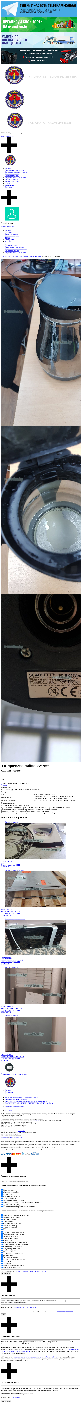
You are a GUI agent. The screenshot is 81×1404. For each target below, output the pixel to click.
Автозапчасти (8, 1255)
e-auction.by (21, 1131)
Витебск (6, 1137)
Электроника (8, 1221)
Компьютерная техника (11, 1217)
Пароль (43, 1300)
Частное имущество (12, 176)
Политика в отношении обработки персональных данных (26, 1101)
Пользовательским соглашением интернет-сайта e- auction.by (36, 1357)
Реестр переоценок (12, 174)
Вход (12, 136)
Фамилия (46, 1341)
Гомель (10, 1137)
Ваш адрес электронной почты (12, 1341)
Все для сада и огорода (11, 1249)
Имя (71, 1341)
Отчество (24, 1344)
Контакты (8, 187)
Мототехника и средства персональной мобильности (22, 1202)
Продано (4, 785)
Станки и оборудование (12, 1196)
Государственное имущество (15, 177)
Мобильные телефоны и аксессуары (16, 1215)
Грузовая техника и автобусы (13, 1200)
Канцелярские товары (11, 1238)
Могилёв (19, 1137)
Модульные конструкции (12, 1267)
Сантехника (7, 1240)
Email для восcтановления (10, 1394)
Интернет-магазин (11, 179)
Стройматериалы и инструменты (15, 1242)
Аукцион (8, 232)
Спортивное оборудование (13, 1253)
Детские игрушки (9, 1251)
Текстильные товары (10, 1257)
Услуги (7, 183)
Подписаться (6, 1273)
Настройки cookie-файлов (14, 1107)
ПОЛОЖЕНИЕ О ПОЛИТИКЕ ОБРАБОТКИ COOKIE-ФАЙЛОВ (29, 1103)
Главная (8, 168)
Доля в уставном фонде (11, 1204)
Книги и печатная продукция (14, 1259)
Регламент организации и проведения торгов (21, 1097)
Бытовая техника (9, 1219)
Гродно (15, 1137)
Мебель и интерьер (10, 1226)
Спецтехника (8, 1194)
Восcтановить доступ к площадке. (25, 1307)
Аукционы (9, 1092)
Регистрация (5, 136)
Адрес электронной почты (10, 1300)
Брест (2, 1137)
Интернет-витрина (12, 181)
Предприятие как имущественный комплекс (19, 1207)
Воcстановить (6, 1401)
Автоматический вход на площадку (13, 1303)
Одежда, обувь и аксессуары (13, 1232)
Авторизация (15, 1397)
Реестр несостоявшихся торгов (16, 172)
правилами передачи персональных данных (30, 1271)
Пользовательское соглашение (16, 1099)
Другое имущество (10, 1198)
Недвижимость (8, 1190)
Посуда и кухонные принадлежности (16, 1244)
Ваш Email (4, 1181)
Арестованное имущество (14, 170)
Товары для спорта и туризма (13, 1234)
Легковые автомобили (11, 1192)
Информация (9, 185)
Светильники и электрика (12, 1246)
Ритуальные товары (10, 1236)
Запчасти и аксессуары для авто (14, 1230)
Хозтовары (7, 1263)
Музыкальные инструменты (13, 1265)
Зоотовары (7, 1261)
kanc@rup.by (36, 1120)
